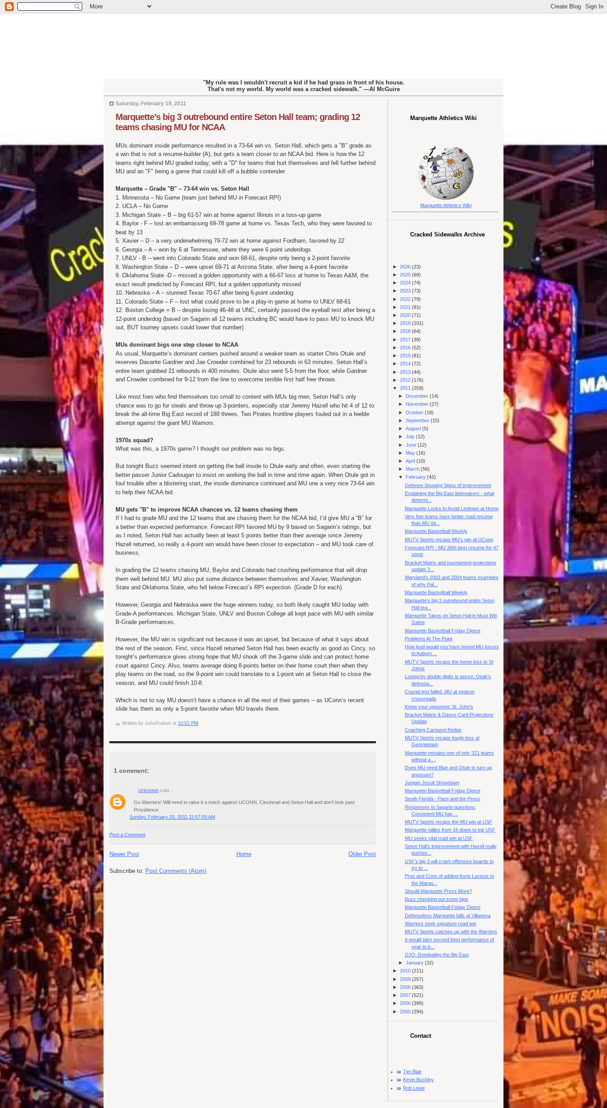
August (414, 428)
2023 (406, 290)
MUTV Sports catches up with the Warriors (451, 931)
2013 (406, 372)
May (411, 453)
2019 (406, 323)
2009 (406, 979)
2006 (406, 1003)
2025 (406, 274)
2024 (406, 282)
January (415, 962)
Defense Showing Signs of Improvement (448, 485)
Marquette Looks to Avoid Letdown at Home (452, 508)
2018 (406, 331)
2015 (406, 355)
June (412, 445)
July (411, 436)
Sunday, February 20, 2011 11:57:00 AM (172, 817)
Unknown (148, 790)
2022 (406, 299)
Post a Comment (127, 834)
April (411, 461)
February (416, 477)
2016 (406, 347)
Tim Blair (412, 1071)
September (418, 420)
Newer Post (124, 854)
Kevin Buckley (418, 1079)
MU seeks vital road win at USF (439, 838)
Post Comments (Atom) (175, 871)
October (415, 412)
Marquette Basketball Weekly (436, 531)
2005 (406, 1011)
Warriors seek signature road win (440, 923)
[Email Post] (200, 723)
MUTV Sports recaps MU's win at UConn (449, 539)
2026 (406, 266)
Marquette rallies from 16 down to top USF (450, 829)
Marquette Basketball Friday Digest (442, 630)
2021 (406, 307)
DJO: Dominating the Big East (437, 954)
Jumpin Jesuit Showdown (432, 782)
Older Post (362, 854)
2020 (406, 315)
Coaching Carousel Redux (433, 729)
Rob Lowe (414, 1088)
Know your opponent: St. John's (439, 706)
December (418, 396)
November (418, 404)
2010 (406, 970)
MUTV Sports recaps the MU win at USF (448, 821)
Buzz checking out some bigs (436, 899)
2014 (406, 363)
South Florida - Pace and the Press (442, 798)
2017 (406, 339)
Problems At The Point (428, 638)
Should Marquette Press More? (438, 891)
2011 (406, 388)
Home (244, 854)
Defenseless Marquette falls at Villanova (448, 915)
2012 (406, 380)
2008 (406, 987)
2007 (406, 995)
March (413, 469)
